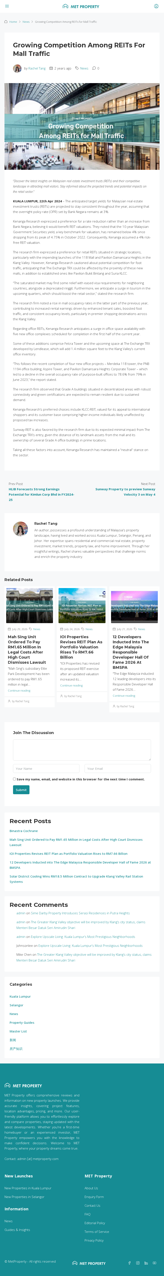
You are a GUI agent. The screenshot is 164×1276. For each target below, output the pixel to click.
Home (13, 22)
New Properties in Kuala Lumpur (27, 1188)
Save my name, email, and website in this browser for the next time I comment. (81, 779)
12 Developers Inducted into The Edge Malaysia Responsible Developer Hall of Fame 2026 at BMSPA (131, 652)
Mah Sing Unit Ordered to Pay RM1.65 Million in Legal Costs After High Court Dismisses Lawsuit (76, 842)
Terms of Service (97, 1231)
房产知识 (16, 1048)
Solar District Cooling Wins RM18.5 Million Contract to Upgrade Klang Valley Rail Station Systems (76, 879)
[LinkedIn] (147, 1263)
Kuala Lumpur (20, 996)
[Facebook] (130, 1263)
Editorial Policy (95, 1223)
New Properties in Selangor (24, 1197)
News (26, 22)
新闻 (13, 1040)
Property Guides (22, 1022)
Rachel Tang (36, 68)
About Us (91, 1188)
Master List (18, 1031)
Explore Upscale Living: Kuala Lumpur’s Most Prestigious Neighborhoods (83, 936)
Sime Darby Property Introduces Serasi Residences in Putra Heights (80, 913)
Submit (21, 790)
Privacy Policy (94, 1240)
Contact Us (92, 1205)
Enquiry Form (94, 1197)
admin (20, 913)
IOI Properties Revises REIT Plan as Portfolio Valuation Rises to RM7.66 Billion (81, 647)
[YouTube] (155, 1263)
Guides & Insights (17, 1230)
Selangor (16, 1005)
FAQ (88, 1214)
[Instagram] (138, 1263)
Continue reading (19, 690)
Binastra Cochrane (24, 831)
